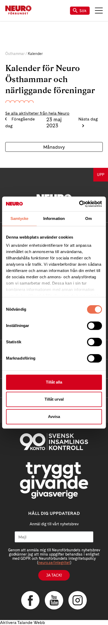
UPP (100, 175)
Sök (83, 10)
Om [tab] (88, 218)
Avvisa (54, 416)
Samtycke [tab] (19, 218)
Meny (99, 10)
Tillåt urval (54, 399)
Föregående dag (20, 122)
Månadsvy (54, 147)
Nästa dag (88, 119)
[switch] (94, 325)
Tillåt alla (54, 382)
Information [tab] (54, 218)
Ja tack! (54, 575)
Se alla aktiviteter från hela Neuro (37, 113)
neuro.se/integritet (54, 563)
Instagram (77, 600)
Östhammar (15, 54)
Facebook (30, 600)
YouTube (54, 600)
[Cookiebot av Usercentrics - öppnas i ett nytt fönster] (79, 203)
